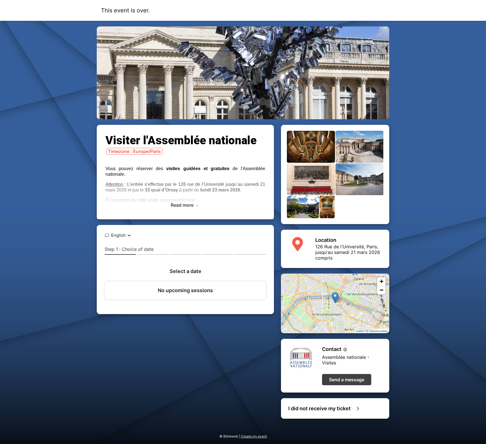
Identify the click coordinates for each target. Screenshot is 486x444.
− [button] (381, 290)
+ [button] (381, 281)
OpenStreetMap (378, 331)
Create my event (254, 436)
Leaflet (360, 331)
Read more (183, 205)
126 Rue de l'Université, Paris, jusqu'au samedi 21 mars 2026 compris (347, 252)
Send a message (346, 379)
